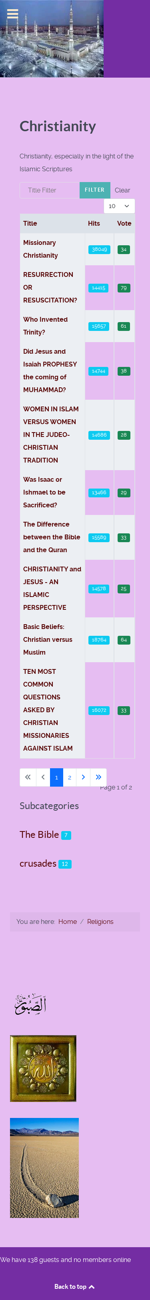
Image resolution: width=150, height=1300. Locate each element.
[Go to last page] (98, 777)
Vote (124, 223)
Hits (94, 223)
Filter (95, 190)
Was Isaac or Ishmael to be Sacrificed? (44, 492)
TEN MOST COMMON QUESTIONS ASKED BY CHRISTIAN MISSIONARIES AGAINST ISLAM (48, 710)
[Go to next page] (83, 777)
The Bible (39, 834)
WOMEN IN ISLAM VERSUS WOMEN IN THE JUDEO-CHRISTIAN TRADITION (51, 434)
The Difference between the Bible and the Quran (51, 537)
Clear (122, 190)
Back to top (71, 1286)
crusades (38, 863)
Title (30, 223)
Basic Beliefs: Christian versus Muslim (47, 639)
